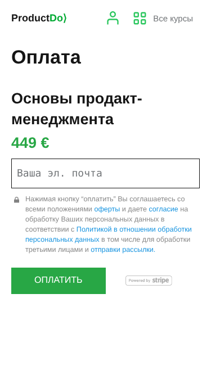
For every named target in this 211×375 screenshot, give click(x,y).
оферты (107, 209)
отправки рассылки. (123, 250)
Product (39, 18)
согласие (163, 209)
